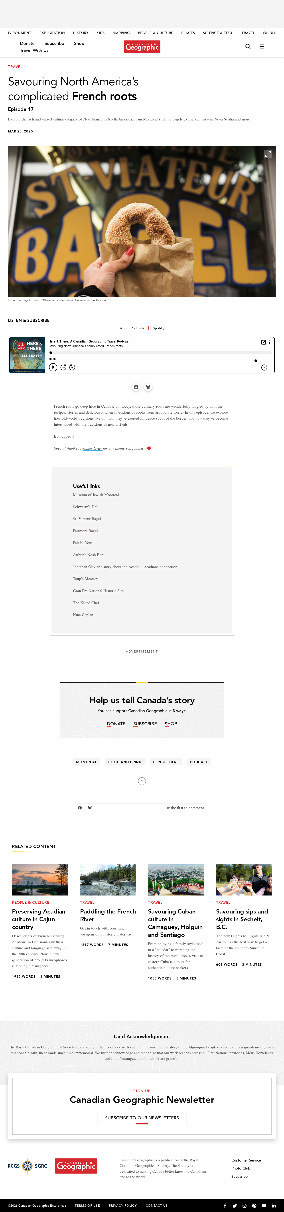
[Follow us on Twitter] (235, 1206)
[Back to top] (142, 781)
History (80, 33)
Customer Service (246, 1160)
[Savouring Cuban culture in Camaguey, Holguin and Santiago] (176, 926)
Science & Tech (218, 33)
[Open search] (247, 47)
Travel (248, 33)
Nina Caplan (83, 614)
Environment (18, 33)
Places (188, 33)
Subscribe (54, 43)
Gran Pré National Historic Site (98, 590)
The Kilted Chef (86, 602)
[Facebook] (136, 387)
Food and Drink (124, 762)
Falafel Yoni (82, 542)
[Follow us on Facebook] (225, 1206)
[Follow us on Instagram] (244, 1206)
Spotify (158, 328)
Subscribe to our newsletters (142, 1118)
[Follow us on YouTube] (264, 1206)
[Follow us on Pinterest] (254, 1206)
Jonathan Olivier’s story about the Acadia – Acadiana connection (125, 566)
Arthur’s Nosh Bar (88, 554)
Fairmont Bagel (85, 530)
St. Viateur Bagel (87, 518)
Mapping (121, 33)
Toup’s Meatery (85, 578)
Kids (101, 33)
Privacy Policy (123, 1206)
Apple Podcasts (132, 328)
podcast (199, 762)
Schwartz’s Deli (86, 506)
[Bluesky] (148, 387)
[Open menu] (262, 47)
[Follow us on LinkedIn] (274, 1206)
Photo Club (240, 1168)
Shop (79, 43)
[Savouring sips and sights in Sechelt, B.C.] (244, 926)
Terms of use (87, 1206)
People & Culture (155, 33)
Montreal (86, 762)
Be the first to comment (185, 808)
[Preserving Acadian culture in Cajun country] (40, 926)
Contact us (157, 1206)
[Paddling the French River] (108, 926)
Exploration (52, 33)
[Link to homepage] (142, 47)
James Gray (92, 448)
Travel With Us (34, 50)
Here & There (166, 762)
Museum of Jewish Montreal (96, 494)
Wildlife (271, 33)
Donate (27, 43)
